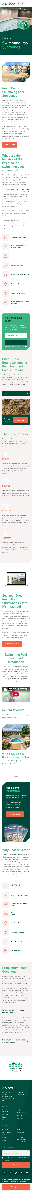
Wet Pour (20, 1118)
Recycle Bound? (20, 211)
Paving (19, 1110)
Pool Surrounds (22, 1113)
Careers (19, 1135)
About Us (5, 1129)
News (18, 1129)
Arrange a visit (16, 1187)
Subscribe (16, 1165)
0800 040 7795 (22, 1092)
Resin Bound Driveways (6, 1111)
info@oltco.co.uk (23, 1094)
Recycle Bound (7, 1114)
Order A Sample (20, 420)
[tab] (15, 776)
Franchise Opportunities (21, 1138)
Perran (6, 393)
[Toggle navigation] (27, 3)
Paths (4, 1120)
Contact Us (20, 1132)
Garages (19, 1115)
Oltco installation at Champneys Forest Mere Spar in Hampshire (16, 757)
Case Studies (6, 1132)
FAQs (4, 1140)
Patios (4, 1117)
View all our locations (12, 346)
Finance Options (22, 1142)
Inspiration (5, 1135)
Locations (5, 1137)
